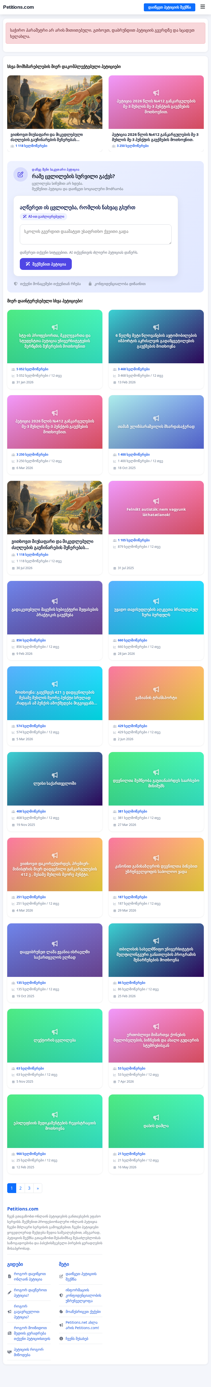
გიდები (15, 1264)
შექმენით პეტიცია (49, 264)
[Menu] (202, 7)
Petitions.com (18, 7)
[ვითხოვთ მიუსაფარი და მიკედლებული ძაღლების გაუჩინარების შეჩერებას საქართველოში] (54, 113)
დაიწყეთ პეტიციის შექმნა (169, 7)
